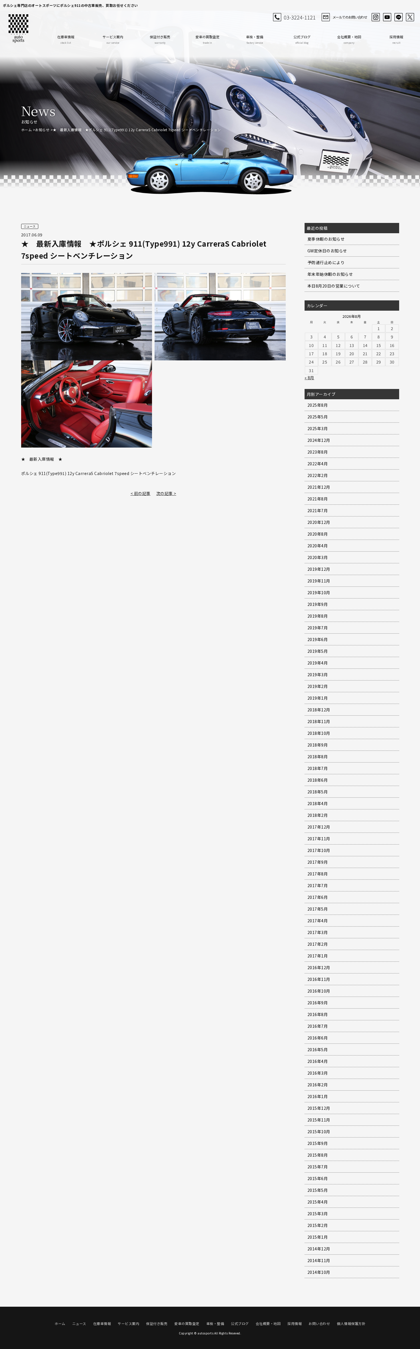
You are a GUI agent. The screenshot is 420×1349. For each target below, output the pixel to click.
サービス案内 (113, 39)
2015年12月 (318, 1108)
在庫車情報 (65, 39)
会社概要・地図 (349, 39)
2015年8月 (317, 1155)
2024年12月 (318, 440)
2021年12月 (318, 487)
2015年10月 (318, 1131)
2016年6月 (317, 1038)
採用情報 (396, 39)
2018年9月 (317, 745)
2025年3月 (317, 428)
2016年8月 (317, 1014)
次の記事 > (166, 493)
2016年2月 (317, 1084)
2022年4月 (317, 463)
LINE (398, 17)
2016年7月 (317, 1026)
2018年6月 (317, 780)
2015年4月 (317, 1202)
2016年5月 (317, 1049)
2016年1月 (317, 1096)
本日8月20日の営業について (333, 286)
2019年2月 (317, 686)
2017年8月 (317, 874)
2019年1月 (317, 698)
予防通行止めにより (326, 262)
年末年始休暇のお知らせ (330, 274)
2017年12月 (318, 827)
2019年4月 (317, 663)
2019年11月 (318, 581)
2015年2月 (317, 1225)
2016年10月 (318, 991)
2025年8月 (317, 405)
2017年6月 (317, 897)
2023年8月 (317, 452)
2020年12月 (318, 522)
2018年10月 (318, 733)
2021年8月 (317, 499)
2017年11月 (318, 838)
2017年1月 (317, 956)
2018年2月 (317, 815)
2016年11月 (318, 979)
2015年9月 (317, 1143)
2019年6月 (317, 639)
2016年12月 (318, 967)
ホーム (26, 129)
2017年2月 (317, 944)
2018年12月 (318, 710)
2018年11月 (318, 721)
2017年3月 (317, 932)
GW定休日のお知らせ (327, 251)
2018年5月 (317, 792)
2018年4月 (317, 803)
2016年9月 (317, 1002)
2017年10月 (318, 850)
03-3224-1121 (300, 17)
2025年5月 (317, 417)
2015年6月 (317, 1178)
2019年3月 (317, 674)
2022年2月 (317, 475)
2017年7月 (317, 885)
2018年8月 (317, 756)
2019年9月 (317, 604)
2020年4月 (317, 545)
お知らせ (42, 129)
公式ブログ (302, 39)
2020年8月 (317, 534)
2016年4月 (317, 1061)
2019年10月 (318, 592)
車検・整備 (254, 39)
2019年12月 (318, 569)
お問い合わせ (319, 1323)
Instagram (375, 17)
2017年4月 (317, 920)
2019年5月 (317, 651)
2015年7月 (317, 1167)
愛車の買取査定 (207, 39)
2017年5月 (317, 909)
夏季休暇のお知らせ (326, 239)
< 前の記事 (141, 493)
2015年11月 (318, 1120)
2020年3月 (317, 557)
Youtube (387, 17)
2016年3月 (317, 1073)
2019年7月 (317, 627)
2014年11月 (318, 1260)
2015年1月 (317, 1237)
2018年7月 (317, 768)
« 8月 (309, 377)
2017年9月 (317, 862)
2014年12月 (318, 1249)
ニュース (79, 1323)
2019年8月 (317, 616)
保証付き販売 (160, 39)
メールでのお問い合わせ (350, 17)
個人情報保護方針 (351, 1323)
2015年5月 (317, 1190)
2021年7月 (317, 510)
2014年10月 (318, 1272)
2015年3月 (317, 1213)
